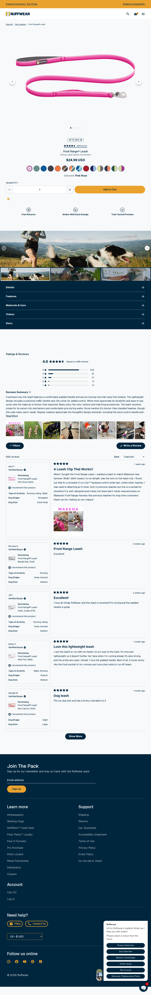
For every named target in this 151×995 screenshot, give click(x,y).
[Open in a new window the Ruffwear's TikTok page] (40, 961)
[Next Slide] (142, 430)
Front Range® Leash (36, 24)
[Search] (128, 14)
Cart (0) (11, 892)
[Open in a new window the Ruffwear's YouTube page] (24, 961)
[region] (75, 430)
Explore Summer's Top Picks (21, 4)
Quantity (12, 182)
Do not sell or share (90, 861)
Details (10, 287)
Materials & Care (16, 305)
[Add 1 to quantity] (69, 189)
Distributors (14, 867)
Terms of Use (86, 841)
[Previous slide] (12, 82)
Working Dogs (15, 821)
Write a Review (134, 446)
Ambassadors (15, 814)
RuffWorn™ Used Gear (20, 828)
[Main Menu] (143, 14)
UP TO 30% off (75, 140)
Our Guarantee (87, 828)
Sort (117, 456)
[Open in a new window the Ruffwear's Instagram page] (8, 961)
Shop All (9, 24)
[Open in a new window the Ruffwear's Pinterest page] (32, 961)
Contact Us (39, 923)
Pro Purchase (15, 847)
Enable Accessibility (134, 4)
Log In (11, 899)
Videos (10, 314)
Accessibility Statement (92, 834)
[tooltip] (30, 392)
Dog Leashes (20, 24)
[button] (70, 127)
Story (9, 323)
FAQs (17, 923)
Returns (83, 821)
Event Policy (85, 854)
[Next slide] (139, 82)
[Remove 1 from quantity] (9, 189)
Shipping (83, 814)
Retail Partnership (17, 861)
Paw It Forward (16, 841)
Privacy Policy (87, 847)
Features (11, 296)
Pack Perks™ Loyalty (20, 834)
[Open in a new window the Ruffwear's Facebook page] (16, 961)
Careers (12, 874)
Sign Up (16, 789)
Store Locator (15, 854)
